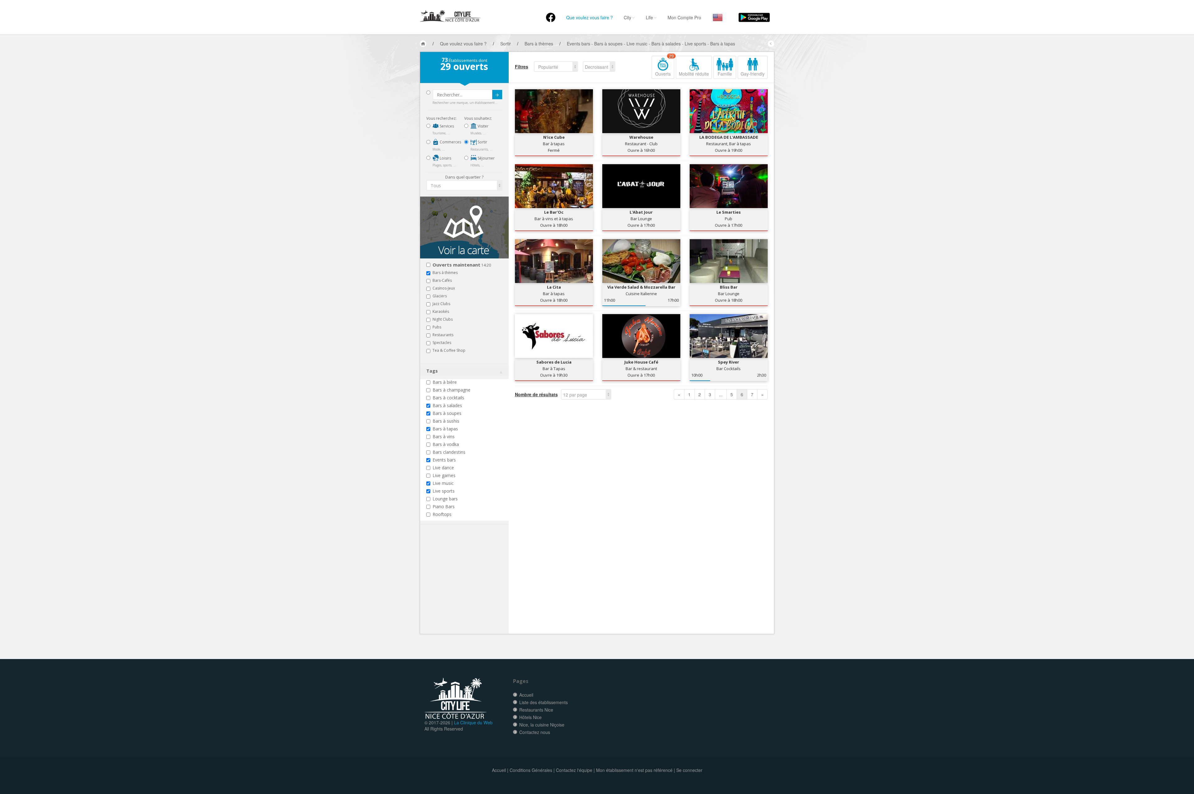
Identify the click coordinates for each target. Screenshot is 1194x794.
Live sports (444, 491)
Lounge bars (445, 499)
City (627, 17)
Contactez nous (534, 732)
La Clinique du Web (473, 722)
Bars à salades (447, 405)
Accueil (526, 695)
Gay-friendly (753, 74)
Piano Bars (444, 506)
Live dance (443, 468)
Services (446, 126)
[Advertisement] (463, 589)
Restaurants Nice (536, 710)
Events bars (444, 460)
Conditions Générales (531, 770)
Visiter (482, 126)
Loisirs (445, 158)
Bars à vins (444, 436)
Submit (497, 94)
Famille (725, 74)
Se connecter (689, 770)
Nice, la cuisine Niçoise (541, 725)
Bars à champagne (451, 390)
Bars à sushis (446, 421)
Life (649, 17)
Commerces (450, 142)
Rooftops (442, 514)
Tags (432, 371)
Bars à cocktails (448, 398)
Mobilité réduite (694, 74)
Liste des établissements (543, 702)
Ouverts (664, 66)
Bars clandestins (449, 452)
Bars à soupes (447, 413)
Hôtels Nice (530, 717)
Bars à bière (445, 382)
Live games (444, 475)
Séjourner (486, 158)
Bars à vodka (446, 444)
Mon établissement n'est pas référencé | (635, 770)
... (721, 394)
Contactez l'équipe (574, 770)
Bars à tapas (445, 429)
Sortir (482, 142)
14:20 (462, 265)
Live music (443, 483)
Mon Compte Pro (684, 17)
